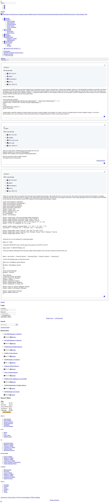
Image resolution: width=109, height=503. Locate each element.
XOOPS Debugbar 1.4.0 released (11, 391)
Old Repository (11, 40)
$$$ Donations (7, 470)
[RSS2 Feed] (35, 497)
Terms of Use (4, 497)
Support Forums (8, 449)
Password (3, 312)
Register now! (49, 318)
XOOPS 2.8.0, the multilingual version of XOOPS (15, 378)
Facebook (6, 485)
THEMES (8, 35)
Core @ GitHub (8, 456)
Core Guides (7, 435)
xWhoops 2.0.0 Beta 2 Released (11, 366)
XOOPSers (7, 424)
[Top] (104, 116)
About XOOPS (11, 21)
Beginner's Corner (8, 54)
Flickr (5, 487)
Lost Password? (59, 318)
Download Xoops (8, 443)
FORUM (7, 30)
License (9, 28)
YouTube (6, 489)
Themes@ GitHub (8, 446)
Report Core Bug (8, 478)
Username (3, 308)
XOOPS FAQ (9, 41)
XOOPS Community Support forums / (14, 52)
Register (9, 45)
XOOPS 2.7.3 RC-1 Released (10, 353)
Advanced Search (5, 327)
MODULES (8, 37)
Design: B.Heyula (54, 500)
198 (13, 143)
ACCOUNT (8, 43)
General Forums (13, 14)
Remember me (6, 315)
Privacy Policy (12, 497)
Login (8, 44)
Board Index (10, 31)
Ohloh (5, 490)
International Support (58, 14)
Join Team (6, 471)
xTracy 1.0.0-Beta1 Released (11, 372)
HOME (7, 18)
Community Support (23, 14)
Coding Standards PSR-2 (10, 463)
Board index (7, 51)
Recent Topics (10, 33)
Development (49, 14)
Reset (9, 316)
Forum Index (5, 14)
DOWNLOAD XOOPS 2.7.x (13, 48)
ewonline (10, 137)
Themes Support (42, 14)
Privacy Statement (11, 27)
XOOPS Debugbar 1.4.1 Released (12, 359)
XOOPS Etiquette (8, 426)
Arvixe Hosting (26, 497)
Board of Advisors (8, 422)
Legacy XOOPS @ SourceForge (12, 462)
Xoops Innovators (8, 423)
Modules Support (32, 14)
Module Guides (8, 436)
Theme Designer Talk (81, 14)
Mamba (14, 337)
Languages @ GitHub (9, 447)
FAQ (5, 434)
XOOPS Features (11, 24)
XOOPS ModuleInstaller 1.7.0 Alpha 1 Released (15, 385)
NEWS (7, 34)
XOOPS (7, 20)
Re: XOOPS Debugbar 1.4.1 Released (12, 334)
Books (5, 432)
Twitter (5, 492)
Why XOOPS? (11, 22)
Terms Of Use (10, 25)
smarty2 (10, 76)
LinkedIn (6, 486)
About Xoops (7, 419)
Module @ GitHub (12, 38)
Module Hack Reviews (70, 14)
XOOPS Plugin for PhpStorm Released (13, 346)
